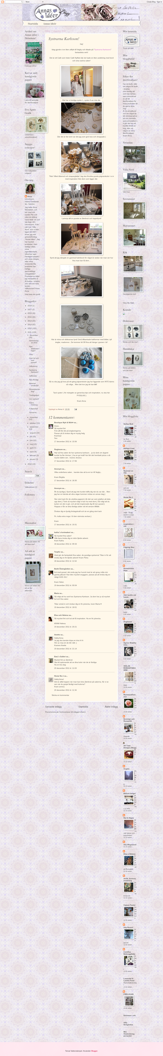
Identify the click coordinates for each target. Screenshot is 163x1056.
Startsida (33, 23)
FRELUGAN (128, 994)
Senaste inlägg (53, 706)
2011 (30, 332)
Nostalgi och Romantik (129, 720)
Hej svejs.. (136, 628)
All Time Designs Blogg (130, 747)
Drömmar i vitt (130, 1016)
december (34, 335)
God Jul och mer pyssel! (34, 360)
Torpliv (57, 552)
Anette (57, 635)
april (32, 448)
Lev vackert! (34, 399)
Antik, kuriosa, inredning (130, 880)
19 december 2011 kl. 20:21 (65, 627)
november (34, 417)
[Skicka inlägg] (75, 409)
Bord (135, 752)
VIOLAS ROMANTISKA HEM (129, 668)
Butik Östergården (62, 569)
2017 (30, 310)
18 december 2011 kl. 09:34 (65, 544)
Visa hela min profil (32, 294)
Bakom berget (130, 793)
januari (33, 459)
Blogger (94, 1051)
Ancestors (136, 651)
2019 (30, 306)
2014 (30, 321)
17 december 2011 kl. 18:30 (65, 480)
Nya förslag (33, 380)
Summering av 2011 (33, 342)
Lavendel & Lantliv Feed (129, 980)
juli (31, 437)
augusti (33, 433)
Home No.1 (59, 676)
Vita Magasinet (130, 845)
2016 (30, 313)
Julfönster (33, 376)
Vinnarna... (33, 412)
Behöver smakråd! (34, 384)
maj (31, 444)
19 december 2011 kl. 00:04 (65, 585)
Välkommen (29, 487)
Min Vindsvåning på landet (129, 1034)
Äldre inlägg (111, 706)
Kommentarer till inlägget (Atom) (72, 712)
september (34, 427)
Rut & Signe (129, 818)
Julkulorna (33, 366)
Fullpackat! (33, 409)
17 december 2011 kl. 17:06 (65, 461)
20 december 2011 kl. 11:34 (65, 690)
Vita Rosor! (128, 927)
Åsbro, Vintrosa (33, 404)
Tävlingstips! (34, 395)
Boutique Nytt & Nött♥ (63, 423)
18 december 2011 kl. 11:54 (65, 561)
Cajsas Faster (129, 905)
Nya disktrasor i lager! (34, 349)
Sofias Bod (128, 424)
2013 (30, 325)
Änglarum (58, 449)
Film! (31, 354)
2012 (30, 328)
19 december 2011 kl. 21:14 (65, 649)
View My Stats (128, 303)
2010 (30, 464)
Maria (56, 593)
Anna (29, 196)
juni (31, 440)
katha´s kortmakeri (62, 532)
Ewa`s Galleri (60, 657)
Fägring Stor (129, 547)
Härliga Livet (129, 448)
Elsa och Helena (61, 615)
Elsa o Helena (129, 854)
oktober (33, 423)
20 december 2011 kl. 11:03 (65, 668)
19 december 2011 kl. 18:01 (65, 607)
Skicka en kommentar (60, 695)
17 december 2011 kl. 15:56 (65, 442)
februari (33, 455)
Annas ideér (49, 23)
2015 (30, 317)
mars (32, 452)
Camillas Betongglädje (129, 953)
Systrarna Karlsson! (34, 371)
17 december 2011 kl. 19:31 (65, 525)
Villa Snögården (128, 1024)
